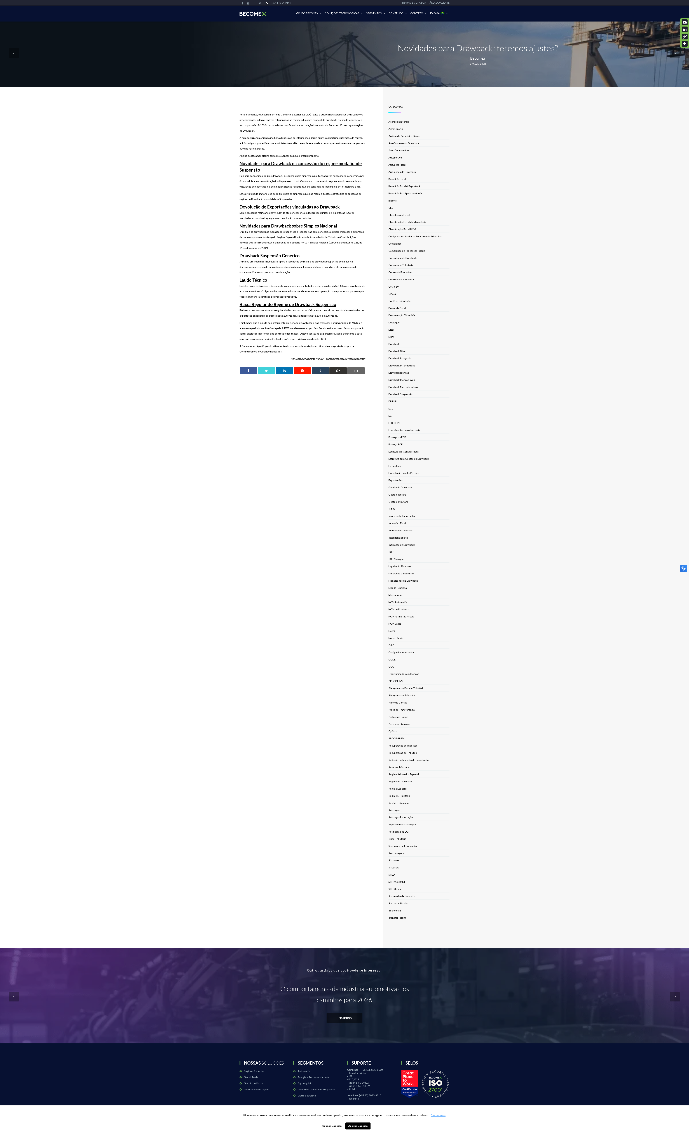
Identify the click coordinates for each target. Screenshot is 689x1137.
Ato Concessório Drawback (403, 143)
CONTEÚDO (396, 13)
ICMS (391, 508)
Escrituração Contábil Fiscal (403, 451)
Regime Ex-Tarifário (399, 795)
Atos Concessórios (399, 150)
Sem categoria (396, 853)
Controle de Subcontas (401, 279)
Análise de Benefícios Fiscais (404, 136)
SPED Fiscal (394, 888)
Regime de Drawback (400, 781)
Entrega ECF (395, 444)
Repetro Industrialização (402, 824)
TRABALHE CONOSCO (414, 2)
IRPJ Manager (396, 559)
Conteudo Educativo (400, 272)
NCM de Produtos (398, 609)
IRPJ (390, 551)
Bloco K (392, 200)
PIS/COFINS (395, 681)
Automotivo (395, 157)
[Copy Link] (684, 36)
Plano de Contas (397, 702)
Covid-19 (393, 286)
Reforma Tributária (398, 767)
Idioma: (435, 13)
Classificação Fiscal (399, 214)
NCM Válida (394, 623)
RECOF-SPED (396, 738)
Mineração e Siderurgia (401, 573)
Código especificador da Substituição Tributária (415, 236)
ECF (390, 415)
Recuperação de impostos (403, 745)
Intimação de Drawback (401, 544)
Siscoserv (393, 867)
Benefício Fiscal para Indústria (405, 193)
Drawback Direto (397, 351)
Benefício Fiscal (397, 179)
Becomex (477, 58)
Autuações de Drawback (402, 171)
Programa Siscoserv (399, 724)
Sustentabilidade (397, 903)
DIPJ (391, 336)
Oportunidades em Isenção (403, 673)
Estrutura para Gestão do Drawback (408, 458)
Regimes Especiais (254, 1071)
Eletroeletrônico (307, 1095)
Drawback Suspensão (400, 394)
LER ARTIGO (345, 1018)
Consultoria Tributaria (400, 265)
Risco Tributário (397, 838)
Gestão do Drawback (400, 487)
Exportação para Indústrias (403, 473)
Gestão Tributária (398, 501)
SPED (391, 874)
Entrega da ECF (397, 437)
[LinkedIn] (684, 29)
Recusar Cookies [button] (331, 1125)
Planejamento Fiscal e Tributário (406, 688)
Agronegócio (395, 128)
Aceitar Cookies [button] (358, 1125)
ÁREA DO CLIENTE (439, 2)
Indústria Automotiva (400, 530)
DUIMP (392, 401)
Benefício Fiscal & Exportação (404, 186)
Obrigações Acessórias (401, 652)
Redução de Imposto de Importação (408, 759)
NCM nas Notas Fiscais (401, 616)
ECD (390, 408)
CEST (391, 207)
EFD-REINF (394, 422)
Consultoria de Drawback (402, 257)
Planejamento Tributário (402, 695)
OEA (391, 666)
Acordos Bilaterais (398, 121)
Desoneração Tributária (401, 315)
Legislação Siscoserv (399, 566)
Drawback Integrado (399, 358)
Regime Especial (397, 788)
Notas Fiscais (395, 637)
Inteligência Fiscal (398, 537)
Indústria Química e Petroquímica (316, 1089)
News (391, 630)
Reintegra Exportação (400, 817)
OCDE (392, 659)
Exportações (395, 480)
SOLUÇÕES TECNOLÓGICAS (342, 13)
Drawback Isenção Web (401, 379)
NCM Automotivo (398, 602)
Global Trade (251, 1077)
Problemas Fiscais (398, 716)
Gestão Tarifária (397, 494)
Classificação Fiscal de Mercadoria (407, 222)
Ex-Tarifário (394, 465)
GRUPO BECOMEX (307, 13)
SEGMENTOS (374, 13)
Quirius (392, 731)
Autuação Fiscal (397, 164)
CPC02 (392, 293)
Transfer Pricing (397, 917)
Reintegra (394, 810)
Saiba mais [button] (438, 1115)
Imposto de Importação (401, 516)
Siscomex (393, 860)
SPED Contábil (396, 881)
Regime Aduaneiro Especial (403, 774)
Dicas (391, 329)
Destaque (394, 322)
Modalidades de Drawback (403, 580)
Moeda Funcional (397, 587)
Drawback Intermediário (401, 365)
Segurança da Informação (402, 845)
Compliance (395, 243)
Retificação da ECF (398, 831)
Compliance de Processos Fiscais (406, 250)
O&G (391, 645)
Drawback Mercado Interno (403, 387)
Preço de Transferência (401, 709)
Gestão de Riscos (254, 1083)
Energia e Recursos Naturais (404, 430)
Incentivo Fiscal (397, 523)
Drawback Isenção (398, 372)
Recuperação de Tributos (402, 752)
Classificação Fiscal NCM (402, 229)
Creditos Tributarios (399, 300)
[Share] (684, 43)
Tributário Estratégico (256, 1089)
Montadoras (395, 594)
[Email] (684, 22)
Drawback (394, 343)
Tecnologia (394, 910)
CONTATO (416, 13)
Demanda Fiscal (397, 308)
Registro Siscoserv (398, 802)
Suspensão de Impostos (402, 896)
